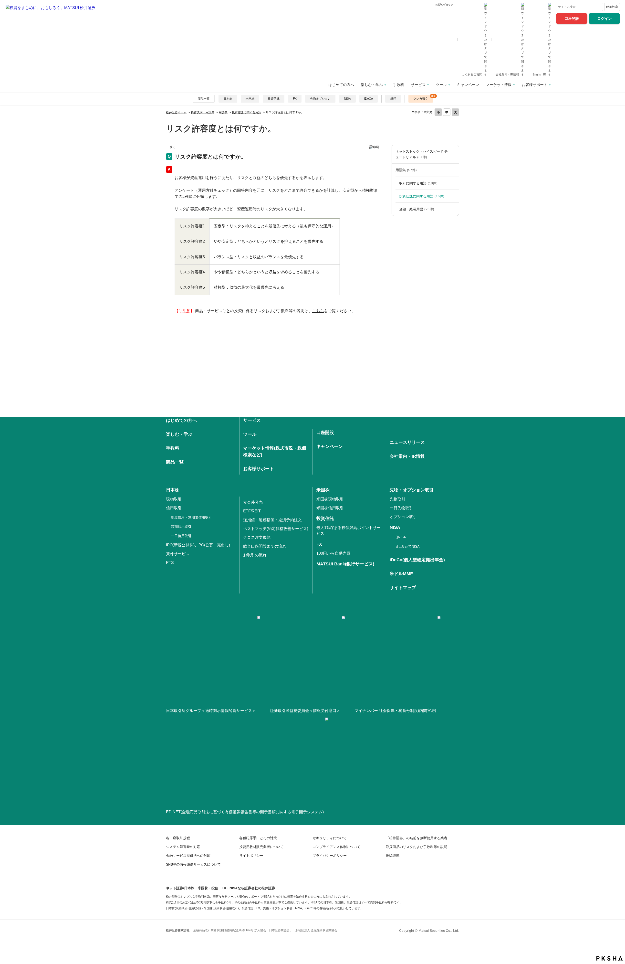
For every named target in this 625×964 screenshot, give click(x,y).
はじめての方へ (341, 85)
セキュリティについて (329, 838)
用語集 (223, 112)
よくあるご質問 (472, 74)
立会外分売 (253, 502)
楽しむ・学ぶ (372, 85)
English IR (539, 74)
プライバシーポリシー (329, 856)
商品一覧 (203, 98)
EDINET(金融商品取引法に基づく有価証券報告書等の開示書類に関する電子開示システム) (245, 812)
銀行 (393, 98)
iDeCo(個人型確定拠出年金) (417, 559)
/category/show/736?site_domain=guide (454, 170)
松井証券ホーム (176, 112)
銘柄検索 (612, 7)
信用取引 (174, 508)
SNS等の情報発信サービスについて (193, 864)
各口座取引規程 (178, 838)
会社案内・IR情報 (508, 74)
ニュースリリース (407, 442)
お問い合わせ (444, 5)
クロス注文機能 (257, 537)
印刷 (376, 147)
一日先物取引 (401, 508)
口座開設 (571, 18)
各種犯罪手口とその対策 (258, 838)
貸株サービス (177, 554)
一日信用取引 (181, 536)
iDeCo (368, 98)
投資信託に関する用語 (246, 112)
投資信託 (274, 98)
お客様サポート (534, 85)
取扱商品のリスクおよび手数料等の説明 (416, 847)
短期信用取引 (181, 527)
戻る (173, 147)
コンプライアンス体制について (336, 847)
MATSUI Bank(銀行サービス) (345, 563)
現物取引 (174, 499)
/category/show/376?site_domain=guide (454, 154)
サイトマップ (403, 587)
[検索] (598, 7)
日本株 (227, 98)
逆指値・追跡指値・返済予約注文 (272, 520)
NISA (347, 98)
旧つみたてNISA (407, 546)
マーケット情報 (498, 85)
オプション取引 (403, 517)
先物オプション (320, 98)
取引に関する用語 (418, 183)
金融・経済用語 (416, 209)
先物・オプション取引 (412, 489)
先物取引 (397, 499)
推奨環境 (392, 856)
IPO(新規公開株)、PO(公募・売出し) (198, 545)
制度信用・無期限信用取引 (191, 517)
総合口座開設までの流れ (264, 546)
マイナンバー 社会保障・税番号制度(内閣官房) (395, 711)
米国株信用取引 (330, 508)
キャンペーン (468, 85)
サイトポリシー (251, 856)
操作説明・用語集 (202, 112)
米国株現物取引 (330, 499)
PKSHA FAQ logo (609, 958)
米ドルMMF (401, 573)
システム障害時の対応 (183, 847)
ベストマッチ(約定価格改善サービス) (275, 529)
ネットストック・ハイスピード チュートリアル (422, 154)
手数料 (398, 85)
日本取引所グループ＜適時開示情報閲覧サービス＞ (211, 711)
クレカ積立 (420, 98)
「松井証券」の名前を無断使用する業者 (416, 838)
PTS (170, 563)
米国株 (250, 98)
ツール (441, 85)
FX (295, 98)
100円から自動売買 (333, 553)
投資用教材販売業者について (261, 847)
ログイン (604, 18)
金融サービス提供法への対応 (188, 856)
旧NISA (400, 537)
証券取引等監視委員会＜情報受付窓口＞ (305, 711)
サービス (418, 85)
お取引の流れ (255, 555)
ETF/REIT (252, 511)
